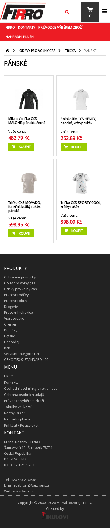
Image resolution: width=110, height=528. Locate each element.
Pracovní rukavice (18, 312)
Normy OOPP (14, 413)
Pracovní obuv (15, 300)
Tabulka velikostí (17, 406)
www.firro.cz (23, 491)
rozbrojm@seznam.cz (31, 485)
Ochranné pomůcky (20, 277)
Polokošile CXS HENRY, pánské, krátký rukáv (78, 121)
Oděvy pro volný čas (37, 50)
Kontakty (26, 27)
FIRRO (10, 27)
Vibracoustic (14, 318)
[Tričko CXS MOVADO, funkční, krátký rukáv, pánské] (29, 178)
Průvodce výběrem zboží (60, 27)
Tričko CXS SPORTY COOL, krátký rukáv (81, 204)
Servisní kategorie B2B (22, 353)
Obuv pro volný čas (19, 283)
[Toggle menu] (105, 11)
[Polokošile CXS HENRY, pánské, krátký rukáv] (81, 94)
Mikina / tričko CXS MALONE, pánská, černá (26, 120)
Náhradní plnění (20, 36)
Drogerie (11, 306)
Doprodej (11, 341)
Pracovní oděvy (16, 294)
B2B (7, 347)
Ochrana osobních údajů (24, 394)
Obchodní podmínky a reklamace (30, 388)
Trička (70, 50)
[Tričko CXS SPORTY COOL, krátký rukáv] (81, 178)
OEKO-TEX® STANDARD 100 (26, 359)
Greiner (10, 324)
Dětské (9, 336)
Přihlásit (10, 425)
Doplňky (10, 330)
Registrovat (29, 425)
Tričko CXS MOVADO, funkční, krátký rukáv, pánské (24, 206)
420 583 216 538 (23, 479)
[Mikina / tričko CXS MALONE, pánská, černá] (29, 94)
